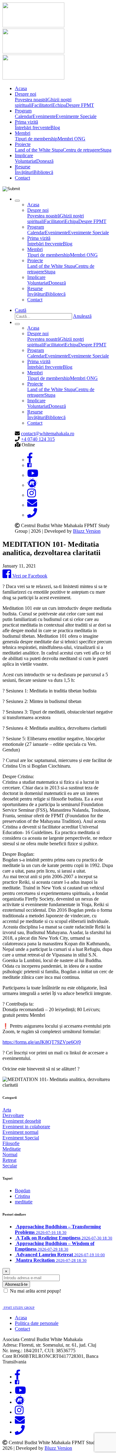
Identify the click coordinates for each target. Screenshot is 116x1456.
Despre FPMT (80, 105)
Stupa (105, 150)
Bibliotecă (43, 172)
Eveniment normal (20, 1132)
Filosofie (10, 1143)
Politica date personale (36, 1323)
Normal (9, 1154)
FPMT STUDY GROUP (19, 1307)
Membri (22, 133)
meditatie (23, 1201)
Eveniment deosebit (21, 1121)
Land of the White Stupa (39, 150)
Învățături (24, 172)
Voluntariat (25, 161)
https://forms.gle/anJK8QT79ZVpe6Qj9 (41, 1042)
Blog (55, 127)
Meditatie (11, 1149)
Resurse (22, 166)
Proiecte (23, 144)
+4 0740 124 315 (38, 439)
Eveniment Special (20, 1137)
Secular (9, 1165)
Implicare (24, 155)
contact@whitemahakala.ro (47, 433)
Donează (45, 161)
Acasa (21, 88)
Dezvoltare (13, 1115)
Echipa (59, 105)
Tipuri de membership (36, 138)
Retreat (9, 1160)
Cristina (22, 1196)
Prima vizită (26, 122)
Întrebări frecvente (32, 127)
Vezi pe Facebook (29, 575)
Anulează (82, 316)
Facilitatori (42, 105)
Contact (22, 177)
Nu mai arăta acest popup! (35, 1291)
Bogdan (22, 1190)
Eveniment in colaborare (26, 1126)
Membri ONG (71, 138)
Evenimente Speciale (76, 116)
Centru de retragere (81, 150)
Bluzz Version (87, 531)
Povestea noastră (31, 99)
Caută (20, 310)
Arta (6, 1109)
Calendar (23, 116)
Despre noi (25, 94)
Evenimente (44, 116)
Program (23, 110)
